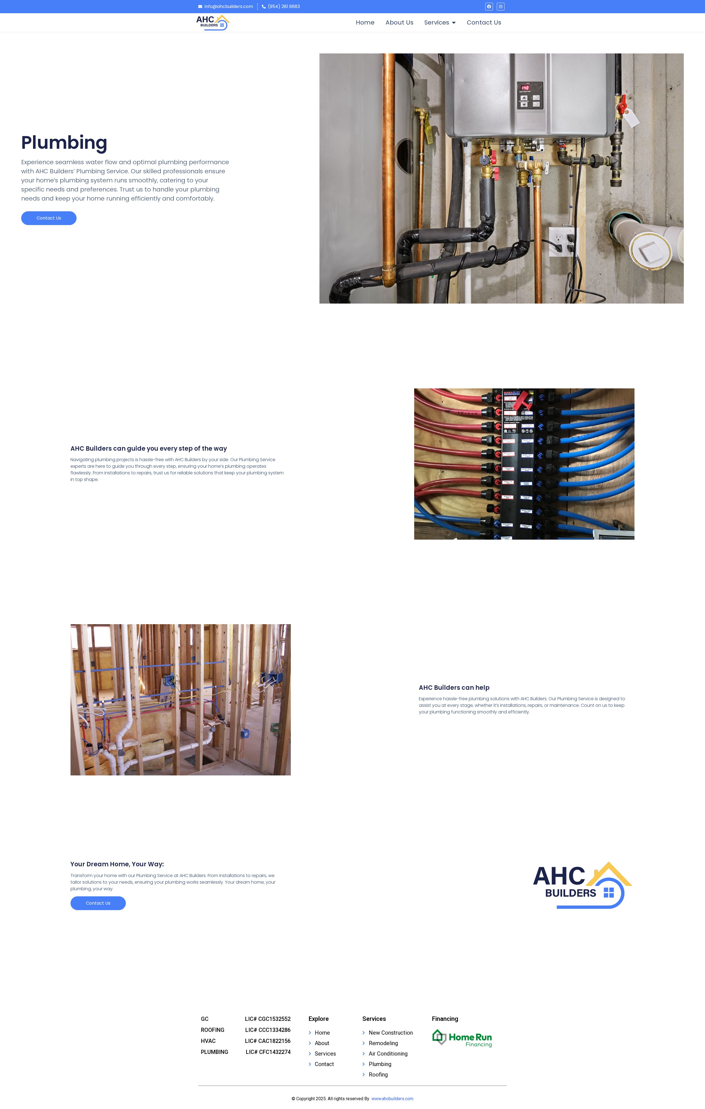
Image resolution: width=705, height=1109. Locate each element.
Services (436, 22)
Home (365, 22)
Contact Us (484, 22)
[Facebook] (489, 6)
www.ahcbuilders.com (392, 1098)
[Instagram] (501, 6)
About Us (399, 22)
